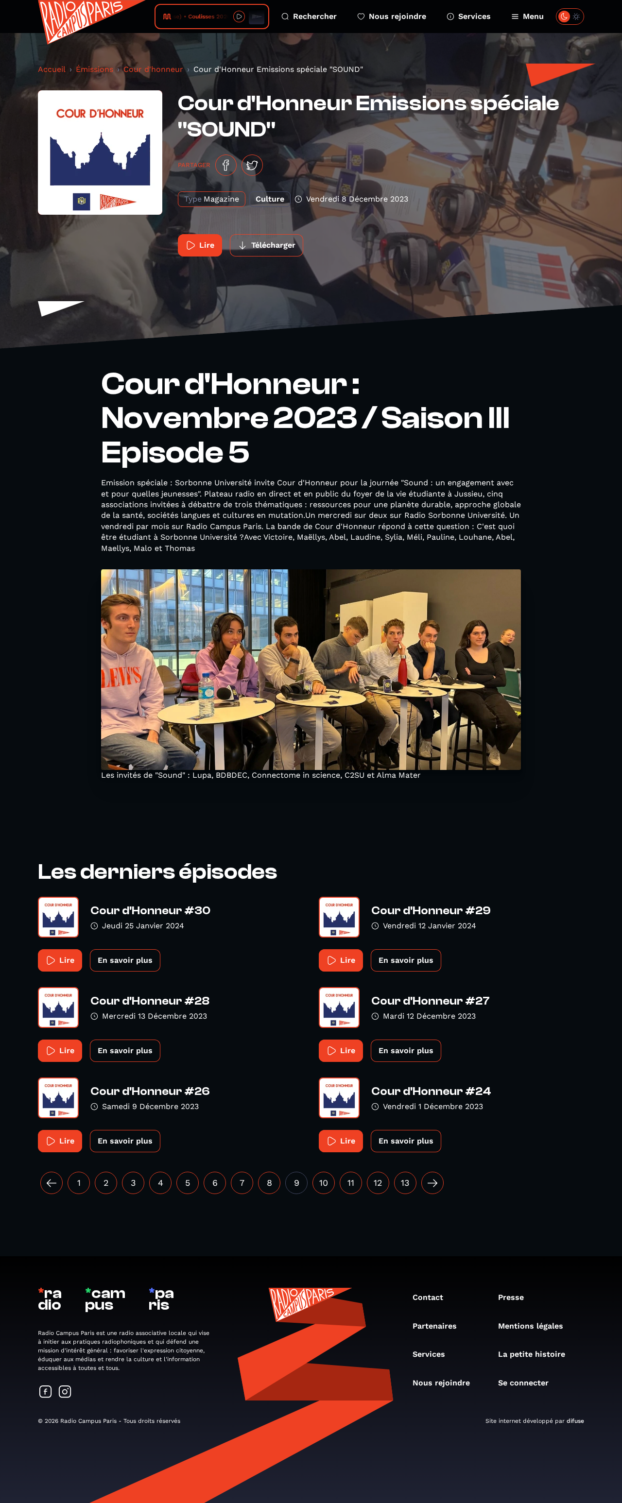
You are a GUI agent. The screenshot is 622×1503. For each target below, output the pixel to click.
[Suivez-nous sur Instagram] (65, 1392)
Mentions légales (530, 1326)
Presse (511, 1297)
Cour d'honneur (153, 69)
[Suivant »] (432, 1183)
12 (378, 1183)
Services (474, 16)
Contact (428, 1297)
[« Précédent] (51, 1183)
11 (350, 1183)
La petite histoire (531, 1354)
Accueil (52, 69)
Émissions (94, 69)
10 (323, 1183)
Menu (533, 16)
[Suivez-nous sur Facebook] (45, 1392)
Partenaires (435, 1326)
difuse (575, 1421)
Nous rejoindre (397, 16)
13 (405, 1183)
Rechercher (315, 16)
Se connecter (523, 1382)
